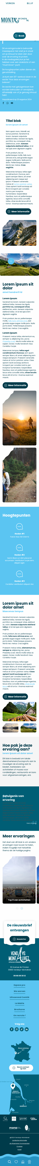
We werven (19, 991)
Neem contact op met (23, 1068)
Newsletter (21, 939)
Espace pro (19, 985)
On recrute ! (19, 1015)
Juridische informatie (19, 1140)
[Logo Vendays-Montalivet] (19, 955)
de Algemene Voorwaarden (20, 1143)
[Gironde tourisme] (23, 1118)
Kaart (19, 1149)
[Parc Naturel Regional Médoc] (27, 1128)
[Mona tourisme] (15, 1128)
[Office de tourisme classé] (14, 1118)
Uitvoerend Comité (19, 997)
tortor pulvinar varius (23, 184)
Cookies (19, 1146)
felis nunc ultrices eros (17, 321)
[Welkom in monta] (10, 20)
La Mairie (19, 1003)
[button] (10, 3)
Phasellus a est (9, 341)
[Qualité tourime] (5, 1118)
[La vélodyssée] (33, 1118)
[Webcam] (29, 1161)
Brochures (19, 1009)
